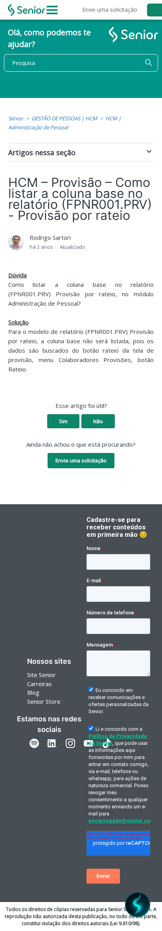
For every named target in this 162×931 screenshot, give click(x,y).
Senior (15, 118)
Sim (63, 421)
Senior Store (44, 701)
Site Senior (41, 675)
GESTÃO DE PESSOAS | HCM (64, 118)
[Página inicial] (26, 10)
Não (98, 421)
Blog (33, 692)
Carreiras (39, 684)
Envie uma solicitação (109, 9)
